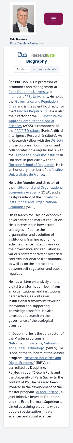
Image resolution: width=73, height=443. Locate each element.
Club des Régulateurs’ (31, 111)
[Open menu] (53, 19)
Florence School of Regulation (31, 164)
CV (24, 55)
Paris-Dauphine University (28, 91)
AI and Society (47, 392)
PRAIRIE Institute (27, 130)
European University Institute (36, 155)
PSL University (37, 96)
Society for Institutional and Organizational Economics (33, 202)
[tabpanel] (36, 249)
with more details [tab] (44, 69)
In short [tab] (22, 69)
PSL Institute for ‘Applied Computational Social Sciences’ (35, 121)
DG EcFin (57, 140)
